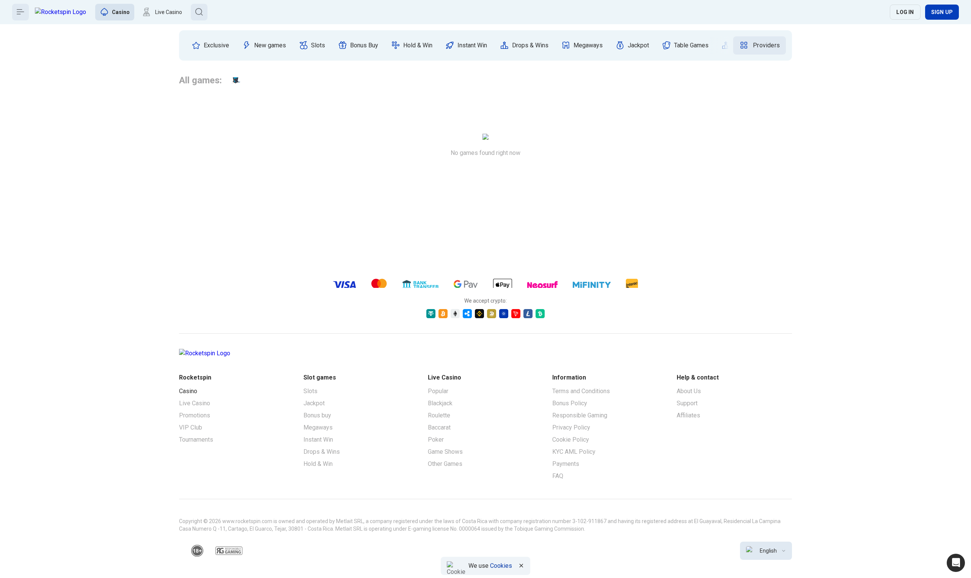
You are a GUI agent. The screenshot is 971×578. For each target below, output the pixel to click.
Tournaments (196, 439)
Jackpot (314, 403)
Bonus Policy (569, 403)
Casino (188, 391)
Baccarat (439, 427)
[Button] (20, 12)
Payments (565, 463)
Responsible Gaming (579, 415)
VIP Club (190, 427)
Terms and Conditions (581, 391)
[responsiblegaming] (228, 551)
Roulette (439, 415)
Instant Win (318, 439)
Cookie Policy (570, 439)
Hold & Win (318, 463)
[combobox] (766, 551)
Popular (438, 391)
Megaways (318, 427)
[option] (210, 45)
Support (687, 403)
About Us (689, 391)
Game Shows (445, 451)
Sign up (942, 12)
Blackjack (440, 403)
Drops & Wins (321, 451)
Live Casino (194, 403)
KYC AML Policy (573, 451)
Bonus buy (317, 415)
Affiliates (688, 415)
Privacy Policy (571, 427)
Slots (310, 391)
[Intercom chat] (956, 563)
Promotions (194, 415)
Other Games (445, 463)
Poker (436, 439)
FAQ (557, 476)
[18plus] (197, 551)
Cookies (501, 565)
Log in (905, 12)
